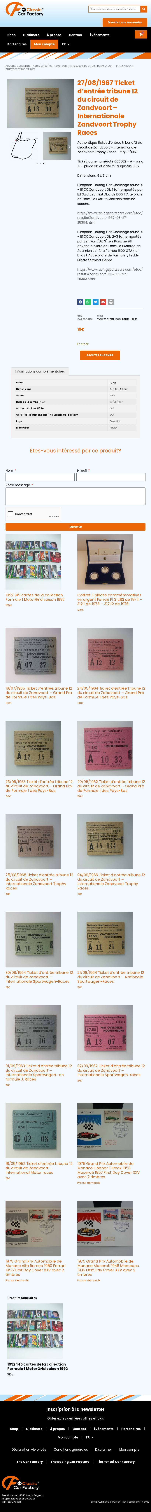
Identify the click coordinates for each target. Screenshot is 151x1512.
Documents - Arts (28, 65)
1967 (112, 395)
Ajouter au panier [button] (19, 613)
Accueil (10, 65)
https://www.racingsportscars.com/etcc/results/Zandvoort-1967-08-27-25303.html (110, 274)
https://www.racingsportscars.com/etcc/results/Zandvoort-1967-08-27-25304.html (110, 218)
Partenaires (17, 44)
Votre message (18, 485)
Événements (100, 35)
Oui (112, 408)
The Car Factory (29, 1461)
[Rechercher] (143, 9)
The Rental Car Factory (116, 1461)
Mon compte (44, 44)
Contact (75, 35)
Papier (113, 427)
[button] (11, 146)
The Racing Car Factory (70, 1461)
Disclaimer (103, 1449)
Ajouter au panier (100, 355)
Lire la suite (85, 804)
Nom (10, 470)
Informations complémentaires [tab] (40, 371)
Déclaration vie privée (29, 1449)
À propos (54, 35)
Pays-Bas (115, 421)
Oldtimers (31, 35)
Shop (11, 35)
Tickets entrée (105, 319)
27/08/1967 (116, 401)
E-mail (82, 470)
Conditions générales (71, 1449)
